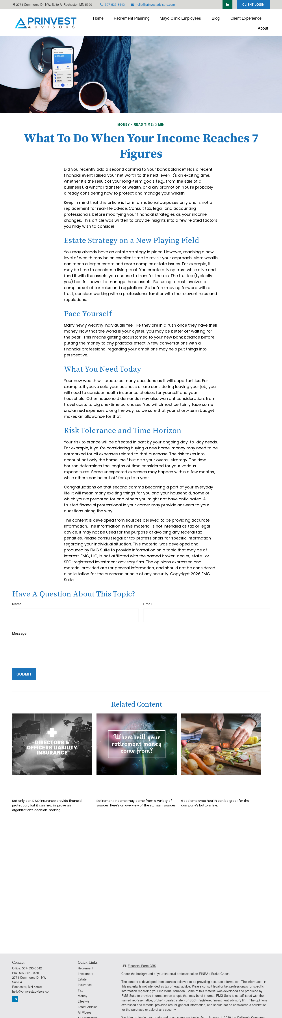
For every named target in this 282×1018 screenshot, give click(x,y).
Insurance (85, 984)
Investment (85, 973)
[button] (98, 17)
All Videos (84, 1012)
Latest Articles (87, 1007)
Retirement (85, 968)
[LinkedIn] (227, 4)
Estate (82, 979)
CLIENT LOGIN (253, 4)
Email (147, 603)
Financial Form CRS (142, 965)
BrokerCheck (220, 973)
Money (82, 995)
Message (19, 633)
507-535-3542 (115, 4)
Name (17, 603)
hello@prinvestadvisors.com (155, 4)
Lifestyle (83, 1001)
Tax (80, 990)
